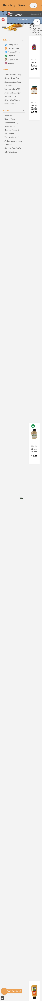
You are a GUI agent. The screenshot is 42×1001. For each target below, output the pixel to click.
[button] (14, 40)
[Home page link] (14, 5)
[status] (11, 14)
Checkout (35, 14)
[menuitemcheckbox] (14, 44)
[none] (34, 56)
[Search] (35, 5)
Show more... (11, 152)
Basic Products (34, 27)
